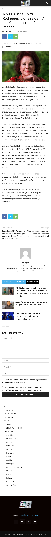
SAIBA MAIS (10, 424)
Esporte (9, 442)
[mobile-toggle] (4, 3)
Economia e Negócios (14, 467)
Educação (10, 463)
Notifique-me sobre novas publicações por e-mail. (23, 390)
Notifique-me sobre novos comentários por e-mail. (23, 387)
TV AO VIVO (8, 410)
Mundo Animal (12, 439)
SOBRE (6, 421)
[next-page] (7, 325)
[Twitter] (10, 36)
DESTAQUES (8, 431)
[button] (47, 3)
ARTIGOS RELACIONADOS (14, 282)
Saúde (8, 456)
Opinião (9, 435)
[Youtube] (35, 522)
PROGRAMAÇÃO (10, 414)
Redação (8, 31)
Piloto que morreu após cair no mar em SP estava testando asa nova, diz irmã (38, 233)
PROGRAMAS (9, 417)
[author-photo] (25, 259)
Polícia (8, 474)
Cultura (9, 471)
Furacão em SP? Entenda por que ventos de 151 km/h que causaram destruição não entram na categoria (13, 235)
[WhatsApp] (15, 36)
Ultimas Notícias (12, 481)
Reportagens (11, 453)
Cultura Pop (11, 485)
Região (9, 460)
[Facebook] (4, 36)
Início (4, 9)
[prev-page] (3, 325)
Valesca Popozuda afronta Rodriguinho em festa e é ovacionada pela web (27, 316)
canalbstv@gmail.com (29, 515)
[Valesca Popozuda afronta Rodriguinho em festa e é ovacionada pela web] (8, 316)
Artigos (9, 449)
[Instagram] (22, 521)
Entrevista (10, 446)
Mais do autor (32, 282)
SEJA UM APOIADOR (14, 428)
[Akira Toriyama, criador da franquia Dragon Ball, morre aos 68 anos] (8, 305)
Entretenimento (13, 9)
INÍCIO (6, 406)
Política (9, 478)
